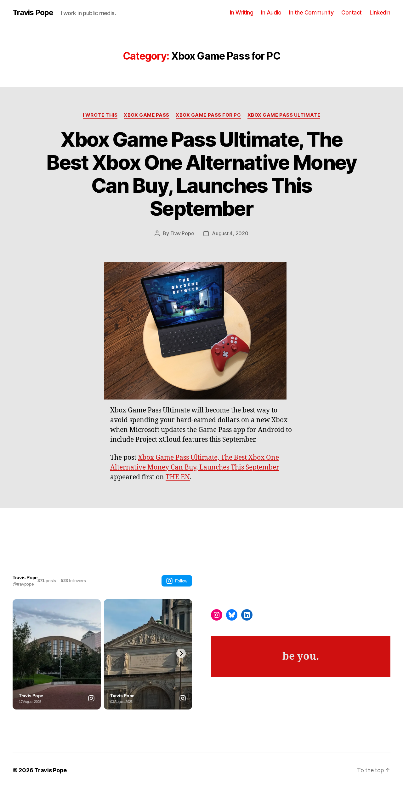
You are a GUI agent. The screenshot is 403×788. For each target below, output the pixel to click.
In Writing (241, 12)
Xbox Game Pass (146, 115)
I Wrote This (100, 115)
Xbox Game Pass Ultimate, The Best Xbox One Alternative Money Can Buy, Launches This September (201, 173)
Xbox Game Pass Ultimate (284, 115)
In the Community (311, 12)
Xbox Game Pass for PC (208, 115)
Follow (181, 580)
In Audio (271, 12)
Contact (351, 12)
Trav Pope (182, 233)
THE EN (178, 477)
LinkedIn (380, 12)
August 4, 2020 (230, 233)
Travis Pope (33, 12)
